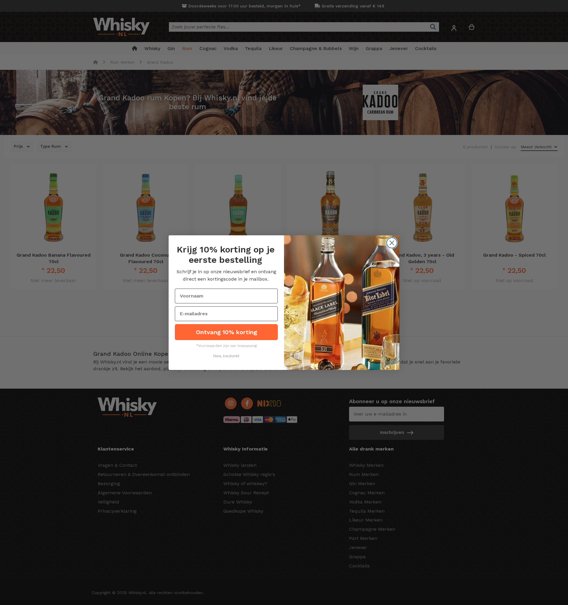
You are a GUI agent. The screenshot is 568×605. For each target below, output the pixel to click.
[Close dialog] (392, 243)
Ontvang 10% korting (226, 332)
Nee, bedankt (226, 356)
